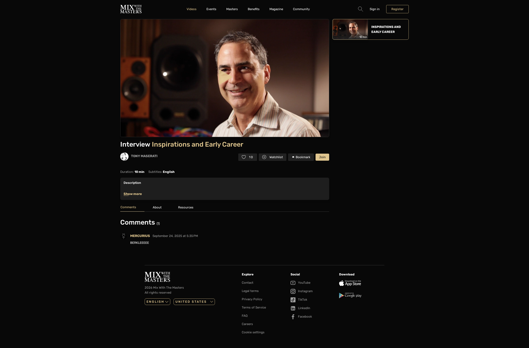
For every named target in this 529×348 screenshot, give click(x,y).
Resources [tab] (185, 207)
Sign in (375, 9)
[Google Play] (361, 295)
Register (397, 9)
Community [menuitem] (301, 9)
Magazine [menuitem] (276, 9)
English (155, 302)
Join (322, 157)
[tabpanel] (224, 233)
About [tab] (157, 207)
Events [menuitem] (211, 9)
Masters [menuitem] (232, 9)
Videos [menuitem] (192, 9)
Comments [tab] (128, 207)
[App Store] (361, 283)
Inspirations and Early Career (386, 29)
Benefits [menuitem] (254, 9)
